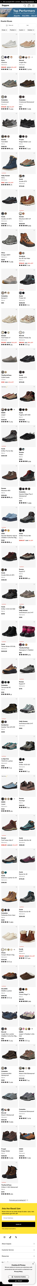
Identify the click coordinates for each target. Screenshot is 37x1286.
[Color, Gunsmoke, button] (5, 1028)
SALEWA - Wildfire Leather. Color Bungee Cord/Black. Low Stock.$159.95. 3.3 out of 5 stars (9, 983)
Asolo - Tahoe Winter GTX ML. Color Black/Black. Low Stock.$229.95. (9, 638)
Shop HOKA (25, 15)
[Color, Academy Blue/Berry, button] (5, 57)
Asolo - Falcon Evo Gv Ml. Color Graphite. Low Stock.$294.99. (27, 904)
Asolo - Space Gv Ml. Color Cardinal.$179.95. (27, 866)
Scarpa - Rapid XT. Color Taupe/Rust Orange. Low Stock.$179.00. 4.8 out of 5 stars (27, 563)
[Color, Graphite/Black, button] (5, 569)
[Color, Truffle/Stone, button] (26, 409)
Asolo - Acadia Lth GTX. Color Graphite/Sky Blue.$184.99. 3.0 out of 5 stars (9, 208)
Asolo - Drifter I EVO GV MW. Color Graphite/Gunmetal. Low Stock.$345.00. (9, 600)
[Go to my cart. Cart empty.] (29, 5)
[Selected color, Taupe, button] (2, 949)
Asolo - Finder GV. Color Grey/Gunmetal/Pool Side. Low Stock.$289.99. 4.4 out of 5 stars (27, 287)
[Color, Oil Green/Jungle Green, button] (8, 332)
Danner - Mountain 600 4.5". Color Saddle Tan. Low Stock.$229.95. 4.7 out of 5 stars (27, 208)
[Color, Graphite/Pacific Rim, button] (5, 96)
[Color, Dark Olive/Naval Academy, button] (5, 409)
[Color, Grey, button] (23, 253)
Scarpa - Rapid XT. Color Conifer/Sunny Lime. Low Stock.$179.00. (27, 676)
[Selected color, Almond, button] (20, 253)
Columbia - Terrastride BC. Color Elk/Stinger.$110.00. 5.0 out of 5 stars (9, 676)
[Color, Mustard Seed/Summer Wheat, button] (8, 530)
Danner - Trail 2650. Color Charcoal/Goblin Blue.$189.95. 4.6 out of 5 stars (9, 131)
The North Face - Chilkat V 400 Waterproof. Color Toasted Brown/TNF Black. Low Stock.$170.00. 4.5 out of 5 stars (9, 1178)
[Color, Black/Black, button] (5, 332)
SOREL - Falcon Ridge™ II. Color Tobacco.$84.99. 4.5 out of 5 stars (27, 983)
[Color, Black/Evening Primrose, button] (11, 409)
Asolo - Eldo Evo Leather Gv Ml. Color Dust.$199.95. (9, 866)
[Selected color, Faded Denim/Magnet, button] (2, 799)
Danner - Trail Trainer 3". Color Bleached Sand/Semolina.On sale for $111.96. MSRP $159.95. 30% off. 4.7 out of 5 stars (9, 327)
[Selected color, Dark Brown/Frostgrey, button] (2, 569)
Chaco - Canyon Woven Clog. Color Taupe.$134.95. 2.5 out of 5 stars (9, 944)
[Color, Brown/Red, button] (8, 136)
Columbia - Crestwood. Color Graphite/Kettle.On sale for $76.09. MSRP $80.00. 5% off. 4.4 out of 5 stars (9, 91)
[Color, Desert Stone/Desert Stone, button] (5, 372)
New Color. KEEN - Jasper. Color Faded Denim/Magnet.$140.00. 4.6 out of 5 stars (9, 793)
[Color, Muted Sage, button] (8, 949)
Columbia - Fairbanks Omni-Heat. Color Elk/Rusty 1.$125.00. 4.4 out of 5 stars (9, 904)
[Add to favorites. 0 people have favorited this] (16, 34)
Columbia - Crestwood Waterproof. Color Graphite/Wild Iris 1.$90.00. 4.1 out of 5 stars (27, 1104)
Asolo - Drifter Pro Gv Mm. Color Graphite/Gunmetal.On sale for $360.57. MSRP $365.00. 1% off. (27, 524)
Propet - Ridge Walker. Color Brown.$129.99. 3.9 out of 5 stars (9, 1142)
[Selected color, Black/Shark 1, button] (20, 488)
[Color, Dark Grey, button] (5, 721)
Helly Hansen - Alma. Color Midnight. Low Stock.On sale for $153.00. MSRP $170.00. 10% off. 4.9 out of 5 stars (9, 169)
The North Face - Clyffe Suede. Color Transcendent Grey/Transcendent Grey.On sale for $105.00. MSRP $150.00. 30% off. (9, 365)
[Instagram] (4, 1237)
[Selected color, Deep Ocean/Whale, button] (2, 530)
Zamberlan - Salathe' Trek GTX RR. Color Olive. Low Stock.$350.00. (9, 715)
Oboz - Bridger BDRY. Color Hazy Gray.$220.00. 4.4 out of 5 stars (9, 247)
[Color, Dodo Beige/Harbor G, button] (5, 213)
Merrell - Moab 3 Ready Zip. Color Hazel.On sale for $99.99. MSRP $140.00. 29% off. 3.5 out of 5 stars (27, 327)
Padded (12, 30)
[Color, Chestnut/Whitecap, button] (5, 530)
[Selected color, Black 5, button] (20, 449)
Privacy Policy (18, 1271)
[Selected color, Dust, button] (2, 872)
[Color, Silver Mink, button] (5, 799)
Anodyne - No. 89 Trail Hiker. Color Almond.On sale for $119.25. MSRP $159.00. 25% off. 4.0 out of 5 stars (27, 247)
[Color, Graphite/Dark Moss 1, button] (8, 910)
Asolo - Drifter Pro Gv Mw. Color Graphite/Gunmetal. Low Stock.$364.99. (9, 443)
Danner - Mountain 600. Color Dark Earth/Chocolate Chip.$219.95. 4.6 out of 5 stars (9, 484)
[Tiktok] (10, 1237)
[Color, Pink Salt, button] (29, 57)
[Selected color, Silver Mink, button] (2, 409)
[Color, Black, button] (8, 57)
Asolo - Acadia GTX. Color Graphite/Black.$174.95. (27, 365)
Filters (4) (11, 25)
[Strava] (16, 1237)
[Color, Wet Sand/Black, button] (8, 292)
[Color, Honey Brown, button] (11, 57)
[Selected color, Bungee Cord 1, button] (20, 1068)
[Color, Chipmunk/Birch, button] (29, 1028)
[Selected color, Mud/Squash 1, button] (20, 96)
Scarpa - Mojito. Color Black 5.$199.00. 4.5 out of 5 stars (27, 443)
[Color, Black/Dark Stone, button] (23, 989)
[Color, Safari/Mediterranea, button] (8, 799)
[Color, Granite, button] (29, 1068)
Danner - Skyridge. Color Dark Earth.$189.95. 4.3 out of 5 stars (27, 793)
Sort (28, 25)
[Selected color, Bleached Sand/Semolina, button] (2, 332)
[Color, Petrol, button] (23, 449)
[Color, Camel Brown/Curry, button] (26, 989)
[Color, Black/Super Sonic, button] (8, 682)
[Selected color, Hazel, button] (20, 57)
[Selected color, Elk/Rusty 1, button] (2, 910)
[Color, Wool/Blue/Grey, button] (23, 292)
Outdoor (30, 30)
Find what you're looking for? (17, 1200)
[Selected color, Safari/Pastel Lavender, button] (20, 1028)
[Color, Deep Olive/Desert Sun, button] (29, 488)
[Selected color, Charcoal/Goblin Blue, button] (2, 136)
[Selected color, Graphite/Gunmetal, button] (20, 530)
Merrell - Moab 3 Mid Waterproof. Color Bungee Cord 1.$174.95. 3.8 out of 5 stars (27, 1063)
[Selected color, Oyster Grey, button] (2, 57)
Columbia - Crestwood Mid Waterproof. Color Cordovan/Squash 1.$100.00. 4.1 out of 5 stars (9, 1063)
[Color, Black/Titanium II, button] (5, 910)
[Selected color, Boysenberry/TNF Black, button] (20, 644)
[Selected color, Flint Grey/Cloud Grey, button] (2, 292)
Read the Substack (27, 2)
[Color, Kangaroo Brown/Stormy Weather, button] (5, 136)
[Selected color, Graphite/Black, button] (20, 372)
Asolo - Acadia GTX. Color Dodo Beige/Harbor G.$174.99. (27, 169)
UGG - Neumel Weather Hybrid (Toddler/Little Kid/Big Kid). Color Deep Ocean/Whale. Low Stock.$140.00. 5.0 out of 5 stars (9, 524)
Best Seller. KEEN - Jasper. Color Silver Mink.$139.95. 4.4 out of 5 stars (9, 404)
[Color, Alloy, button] (23, 1068)
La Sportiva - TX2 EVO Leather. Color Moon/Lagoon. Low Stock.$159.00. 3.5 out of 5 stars (9, 753)
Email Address (8, 1218)
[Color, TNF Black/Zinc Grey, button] (23, 644)
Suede (21, 30)
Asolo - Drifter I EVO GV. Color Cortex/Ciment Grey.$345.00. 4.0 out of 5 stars (27, 753)
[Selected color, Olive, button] (2, 721)
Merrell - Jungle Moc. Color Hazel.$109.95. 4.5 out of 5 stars (27, 51)
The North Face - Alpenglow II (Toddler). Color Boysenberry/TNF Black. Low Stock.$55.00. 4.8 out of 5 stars (27, 638)
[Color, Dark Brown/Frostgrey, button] (23, 372)
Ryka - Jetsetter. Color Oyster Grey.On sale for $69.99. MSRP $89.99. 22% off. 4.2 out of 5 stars (9, 51)
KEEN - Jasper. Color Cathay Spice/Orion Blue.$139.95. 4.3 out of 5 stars (27, 1142)
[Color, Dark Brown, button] (23, 530)
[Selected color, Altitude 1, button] (2, 1109)
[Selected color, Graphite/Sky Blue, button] (2, 213)
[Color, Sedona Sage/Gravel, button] (5, 682)
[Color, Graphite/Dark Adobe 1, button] (23, 96)
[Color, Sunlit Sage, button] (5, 949)
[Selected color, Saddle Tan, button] (20, 213)
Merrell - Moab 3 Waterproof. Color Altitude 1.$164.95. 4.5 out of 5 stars (9, 1104)
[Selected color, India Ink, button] (2, 1028)
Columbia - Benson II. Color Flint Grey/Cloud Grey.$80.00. (9, 287)
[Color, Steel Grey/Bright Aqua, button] (8, 409)
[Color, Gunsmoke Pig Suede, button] (23, 57)
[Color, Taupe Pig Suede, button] (26, 57)
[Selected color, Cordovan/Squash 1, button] (2, 1068)
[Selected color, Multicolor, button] (20, 607)
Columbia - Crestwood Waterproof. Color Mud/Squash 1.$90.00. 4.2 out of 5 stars (27, 91)
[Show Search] (25, 5)
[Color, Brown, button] (23, 136)
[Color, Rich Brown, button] (23, 213)
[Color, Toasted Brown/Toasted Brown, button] (26, 644)
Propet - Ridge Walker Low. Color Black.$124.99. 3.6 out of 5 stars (27, 131)
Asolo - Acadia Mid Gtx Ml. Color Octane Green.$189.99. (27, 830)
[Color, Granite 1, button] (8, 1109)
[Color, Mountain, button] (5, 1109)
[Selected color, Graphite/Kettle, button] (2, 96)
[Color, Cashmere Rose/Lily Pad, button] (23, 1028)
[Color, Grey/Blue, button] (26, 136)
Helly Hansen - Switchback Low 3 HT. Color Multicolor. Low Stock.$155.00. (27, 600)
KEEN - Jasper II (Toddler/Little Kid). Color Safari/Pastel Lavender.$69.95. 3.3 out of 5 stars (27, 1023)
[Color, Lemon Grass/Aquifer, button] (26, 1028)
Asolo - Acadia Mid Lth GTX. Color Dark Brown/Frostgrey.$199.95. (9, 563)
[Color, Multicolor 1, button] (23, 607)
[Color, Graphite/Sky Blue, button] (23, 176)
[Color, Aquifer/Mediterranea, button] (11, 799)
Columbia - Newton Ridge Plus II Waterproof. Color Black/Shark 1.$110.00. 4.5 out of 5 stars (27, 484)
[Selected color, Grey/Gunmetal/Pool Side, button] (20, 292)
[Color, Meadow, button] (26, 1068)
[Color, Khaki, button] (11, 949)
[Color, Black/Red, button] (23, 409)
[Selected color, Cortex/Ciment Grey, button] (20, 759)
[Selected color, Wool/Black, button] (20, 409)
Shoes (3, 30)
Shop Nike (17, 15)
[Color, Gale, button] (23, 332)
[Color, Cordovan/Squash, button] (26, 488)
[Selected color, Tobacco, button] (20, 989)
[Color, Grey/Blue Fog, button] (23, 759)
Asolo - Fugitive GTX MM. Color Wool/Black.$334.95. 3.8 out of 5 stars (27, 404)
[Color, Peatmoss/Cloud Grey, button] (5, 292)
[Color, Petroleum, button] (5, 872)
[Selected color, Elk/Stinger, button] (2, 682)
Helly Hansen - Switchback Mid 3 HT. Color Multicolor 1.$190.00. (27, 715)
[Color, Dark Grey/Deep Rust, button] (5, 1068)
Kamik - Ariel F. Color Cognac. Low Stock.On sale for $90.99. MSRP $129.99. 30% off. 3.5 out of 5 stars (27, 944)
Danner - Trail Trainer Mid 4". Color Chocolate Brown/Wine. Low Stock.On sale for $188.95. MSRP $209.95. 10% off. (9, 830)
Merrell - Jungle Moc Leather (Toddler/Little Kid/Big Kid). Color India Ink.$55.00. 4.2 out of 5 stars (9, 1023)
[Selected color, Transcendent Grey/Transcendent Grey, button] (2, 372)
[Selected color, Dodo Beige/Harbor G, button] (20, 176)
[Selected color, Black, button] (20, 136)
